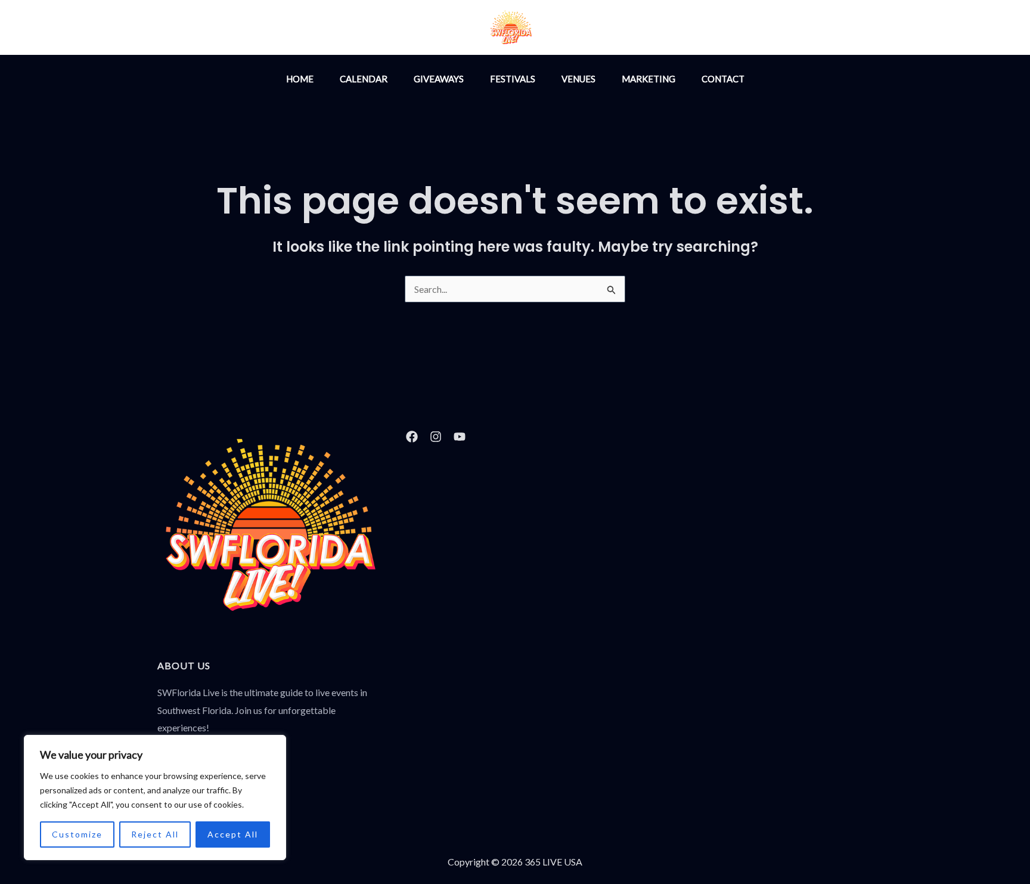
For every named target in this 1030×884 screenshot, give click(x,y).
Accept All (232, 834)
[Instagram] (599, 28)
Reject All (155, 834)
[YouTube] (651, 28)
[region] (155, 797)
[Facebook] (625, 28)
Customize (77, 834)
